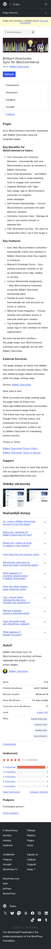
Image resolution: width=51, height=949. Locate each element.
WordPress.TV (10, 869)
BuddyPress (9, 893)
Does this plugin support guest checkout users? (15, 587)
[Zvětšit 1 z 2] (20, 492)
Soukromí (7, 845)
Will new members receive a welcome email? (16, 612)
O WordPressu (10, 830)
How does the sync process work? (21, 554)
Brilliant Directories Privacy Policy (20, 448)
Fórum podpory (11, 813)
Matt (5, 883)
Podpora (10, 114)
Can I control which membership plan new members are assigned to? (16, 600)
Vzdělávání (8, 854)
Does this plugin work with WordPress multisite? (16, 622)
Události (31, 859)
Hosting (7, 840)
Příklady (31, 830)
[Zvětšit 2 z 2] (44, 492)
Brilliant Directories (19, 66)
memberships (41, 730)
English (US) (42, 712)
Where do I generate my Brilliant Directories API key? (17, 533)
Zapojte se (32, 854)
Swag (31, 869)
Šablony (31, 835)
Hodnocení (11, 92)
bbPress (7, 888)
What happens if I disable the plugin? (12, 633)
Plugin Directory (10, 13)
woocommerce (40, 736)
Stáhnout (9, 74)
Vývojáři (10, 107)
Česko (12, 906)
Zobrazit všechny (39, 792)
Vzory (30, 845)
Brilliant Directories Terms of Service (22, 452)
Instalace (10, 99)
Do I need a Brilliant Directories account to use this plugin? (19, 522)
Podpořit (31, 864)
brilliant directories (39, 719)
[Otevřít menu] (46, 4)
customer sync (41, 725)
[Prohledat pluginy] (33, 32)
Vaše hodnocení (11, 792)
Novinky (7, 835)
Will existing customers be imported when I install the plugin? (20, 563)
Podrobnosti (12, 85)
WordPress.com (11, 878)
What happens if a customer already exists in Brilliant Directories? (15, 576)
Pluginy (30, 840)
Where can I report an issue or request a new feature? (17, 544)
